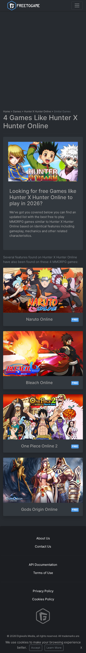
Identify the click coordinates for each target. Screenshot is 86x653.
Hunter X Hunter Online (37, 111)
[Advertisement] (43, 59)
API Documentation (43, 565)
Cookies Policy (43, 599)
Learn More (54, 647)
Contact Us (43, 546)
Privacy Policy (43, 591)
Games (17, 111)
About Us (43, 538)
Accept (35, 647)
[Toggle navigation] (77, 5)
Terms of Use (43, 573)
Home (6, 111)
